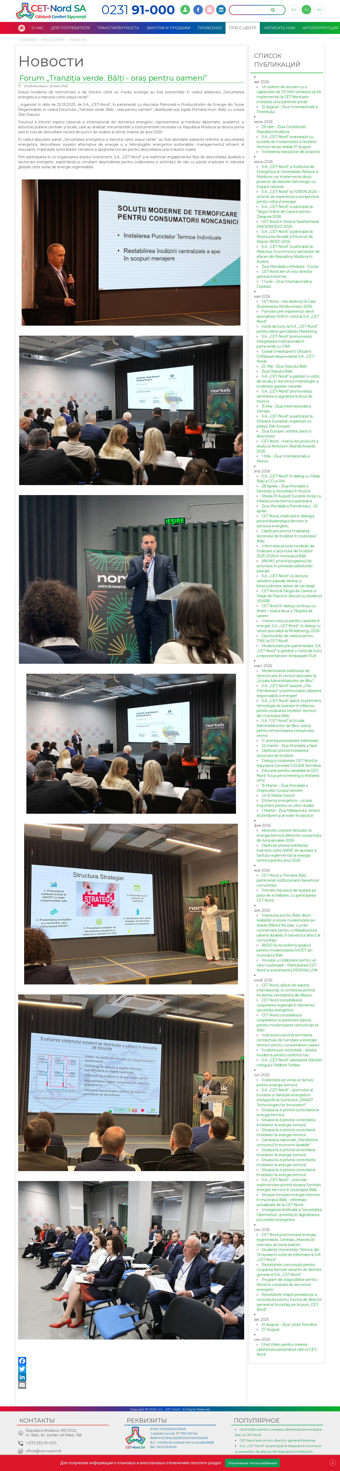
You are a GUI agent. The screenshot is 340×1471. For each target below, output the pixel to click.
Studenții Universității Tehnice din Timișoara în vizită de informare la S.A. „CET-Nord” (289, 1254)
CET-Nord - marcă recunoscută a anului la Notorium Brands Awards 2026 (287, 446)
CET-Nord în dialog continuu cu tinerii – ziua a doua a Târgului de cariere (286, 611)
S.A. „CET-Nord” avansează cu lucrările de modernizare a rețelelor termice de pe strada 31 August (287, 141)
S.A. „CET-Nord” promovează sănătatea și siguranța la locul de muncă (284, 396)
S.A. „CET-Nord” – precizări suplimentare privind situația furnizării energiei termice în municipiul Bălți (289, 1185)
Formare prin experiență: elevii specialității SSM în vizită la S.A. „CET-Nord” (288, 316)
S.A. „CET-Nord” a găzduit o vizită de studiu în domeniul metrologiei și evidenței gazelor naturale (288, 381)
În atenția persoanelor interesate (290, 740)
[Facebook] (131, 1361)
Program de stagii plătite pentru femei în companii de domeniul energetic (287, 1284)
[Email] (131, 1385)
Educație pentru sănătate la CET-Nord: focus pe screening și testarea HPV (288, 775)
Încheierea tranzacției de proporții (291, 151)
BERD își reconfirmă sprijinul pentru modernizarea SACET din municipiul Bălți (284, 950)
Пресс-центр (52, 40)
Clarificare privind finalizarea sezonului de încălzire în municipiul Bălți (286, 536)
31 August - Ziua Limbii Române (289, 1324)
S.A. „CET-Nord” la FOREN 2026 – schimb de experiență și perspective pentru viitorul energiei (288, 196)
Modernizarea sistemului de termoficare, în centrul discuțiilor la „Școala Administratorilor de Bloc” (286, 676)
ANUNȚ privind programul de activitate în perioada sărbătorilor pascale (285, 566)
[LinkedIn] (131, 1377)
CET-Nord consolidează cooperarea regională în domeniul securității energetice (285, 1005)
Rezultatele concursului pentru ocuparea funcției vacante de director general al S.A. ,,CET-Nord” (289, 1269)
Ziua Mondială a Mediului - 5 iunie (290, 266)
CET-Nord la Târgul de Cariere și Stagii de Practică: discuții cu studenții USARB (289, 596)
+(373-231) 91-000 (41, 1443)
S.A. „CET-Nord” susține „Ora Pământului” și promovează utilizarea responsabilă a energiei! (289, 690)
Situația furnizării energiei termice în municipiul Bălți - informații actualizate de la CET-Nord (288, 1200)
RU (306, 9)
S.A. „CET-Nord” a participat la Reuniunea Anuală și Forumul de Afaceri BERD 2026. (285, 236)
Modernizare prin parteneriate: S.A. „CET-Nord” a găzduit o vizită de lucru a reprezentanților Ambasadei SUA (289, 651)
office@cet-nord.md (43, 1451)
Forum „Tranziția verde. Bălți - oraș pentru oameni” (113, 78)
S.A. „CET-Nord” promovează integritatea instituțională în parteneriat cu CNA (284, 341)
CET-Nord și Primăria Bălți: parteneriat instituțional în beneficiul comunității (288, 880)
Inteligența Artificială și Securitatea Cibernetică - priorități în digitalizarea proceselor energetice (289, 1214)
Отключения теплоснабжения (252, 1463)
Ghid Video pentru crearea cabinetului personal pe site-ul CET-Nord (287, 1349)
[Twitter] (131, 1369)
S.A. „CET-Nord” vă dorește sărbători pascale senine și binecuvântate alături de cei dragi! (286, 581)
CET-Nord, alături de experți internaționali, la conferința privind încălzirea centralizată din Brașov (286, 990)
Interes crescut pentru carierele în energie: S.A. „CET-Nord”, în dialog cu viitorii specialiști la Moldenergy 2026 (288, 626)
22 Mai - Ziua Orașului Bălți (284, 366)
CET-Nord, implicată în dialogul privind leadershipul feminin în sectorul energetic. (285, 521)
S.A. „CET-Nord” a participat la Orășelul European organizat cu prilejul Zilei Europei (285, 421)
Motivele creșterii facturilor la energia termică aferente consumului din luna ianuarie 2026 (289, 835)
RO (293, 9)
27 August (271, 1329)
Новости (77, 40)
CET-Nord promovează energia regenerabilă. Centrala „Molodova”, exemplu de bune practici (286, 1239)
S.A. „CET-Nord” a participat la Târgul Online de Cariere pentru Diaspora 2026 (285, 211)
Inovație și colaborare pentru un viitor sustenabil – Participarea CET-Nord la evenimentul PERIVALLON (287, 965)
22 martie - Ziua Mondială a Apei (289, 745)
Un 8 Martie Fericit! (278, 795)
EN (319, 9)
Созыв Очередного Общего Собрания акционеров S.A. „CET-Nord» (286, 356)
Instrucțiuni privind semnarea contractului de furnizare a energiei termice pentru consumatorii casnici (288, 1040)
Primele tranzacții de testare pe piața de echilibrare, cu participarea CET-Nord (286, 895)
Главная (27, 40)
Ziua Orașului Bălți (277, 371)
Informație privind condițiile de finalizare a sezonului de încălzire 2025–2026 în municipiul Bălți (285, 551)
